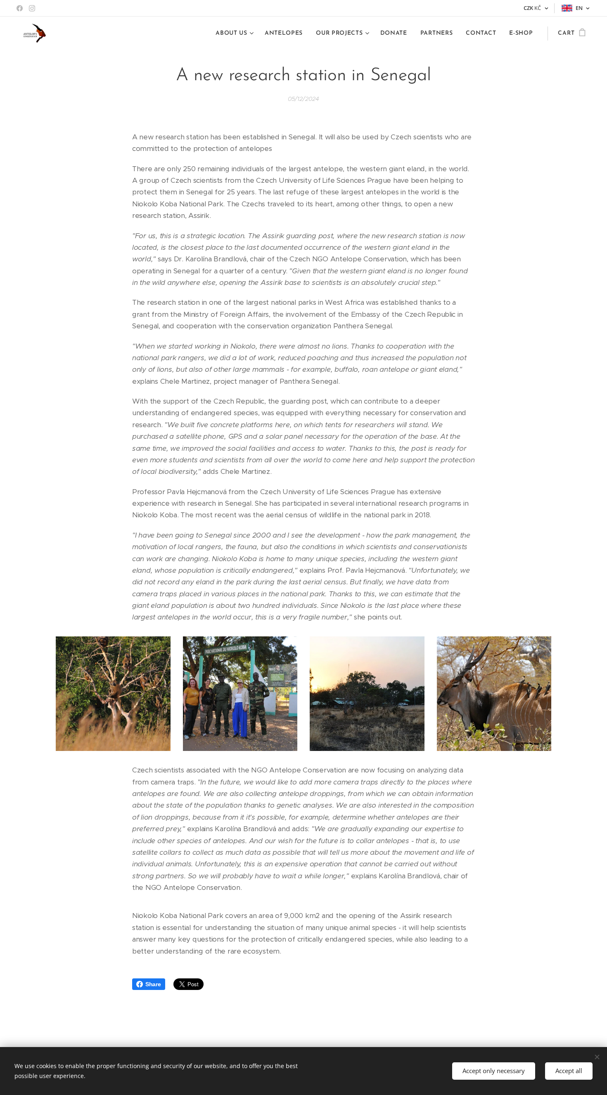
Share (153, 984)
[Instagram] (32, 8)
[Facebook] (19, 8)
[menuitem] (235, 33)
